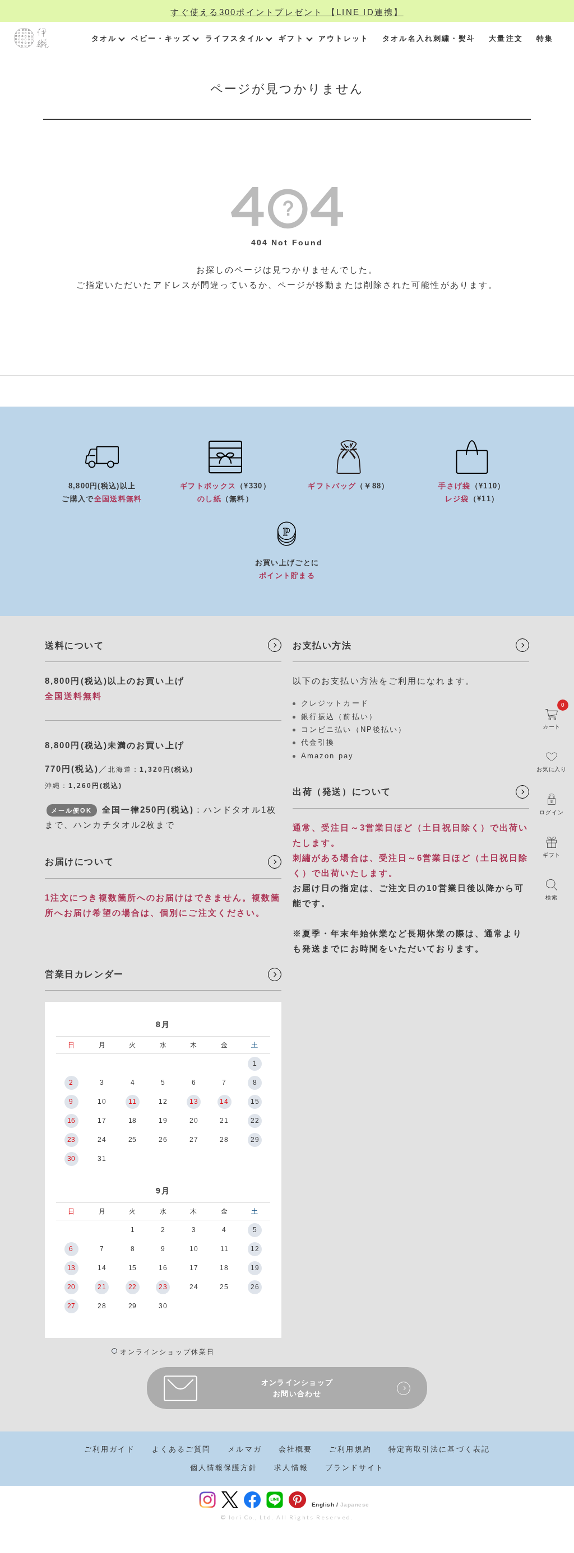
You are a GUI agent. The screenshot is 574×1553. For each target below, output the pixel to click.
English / (325, 1504)
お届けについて (79, 861)
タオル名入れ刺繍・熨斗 (428, 38)
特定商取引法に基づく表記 (439, 1449)
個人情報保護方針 (224, 1467)
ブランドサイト (355, 1467)
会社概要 (295, 1449)
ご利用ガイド (109, 1449)
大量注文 (505, 38)
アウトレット (343, 38)
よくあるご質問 (181, 1449)
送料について (74, 645)
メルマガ (244, 1449)
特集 (544, 38)
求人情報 (291, 1467)
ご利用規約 (350, 1449)
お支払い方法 (322, 645)
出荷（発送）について (342, 791)
